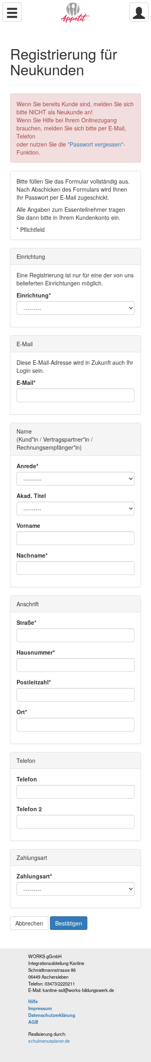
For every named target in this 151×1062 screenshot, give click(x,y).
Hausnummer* (36, 652)
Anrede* (27, 466)
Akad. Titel (31, 496)
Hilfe (33, 1001)
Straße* (26, 622)
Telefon (27, 779)
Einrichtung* (34, 295)
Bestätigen (68, 923)
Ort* (22, 712)
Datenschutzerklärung (51, 1015)
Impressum (40, 1008)
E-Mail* (26, 382)
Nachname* (32, 555)
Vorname (28, 525)
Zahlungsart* (34, 876)
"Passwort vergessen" (95, 144)
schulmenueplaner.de (49, 1040)
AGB (33, 1022)
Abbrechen (29, 923)
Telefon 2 (29, 809)
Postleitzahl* (34, 682)
